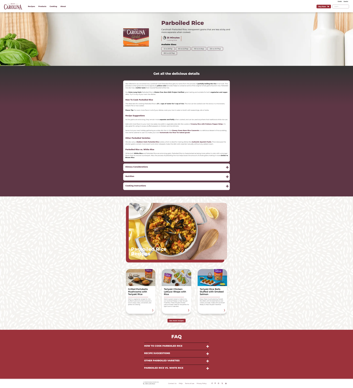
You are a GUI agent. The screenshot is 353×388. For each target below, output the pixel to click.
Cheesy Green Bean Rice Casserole (185, 130)
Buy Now (322, 6)
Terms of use (189, 383)
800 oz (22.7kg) (169, 53)
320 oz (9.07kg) (215, 49)
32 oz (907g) (168, 49)
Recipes (31, 6)
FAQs (181, 383)
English (340, 1)
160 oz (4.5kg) (199, 49)
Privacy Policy (202, 383)
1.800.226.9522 (150, 384)
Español (346, 1)
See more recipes (176, 320)
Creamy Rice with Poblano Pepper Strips (207, 124)
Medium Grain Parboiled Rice (148, 142)
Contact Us (172, 383)
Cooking (53, 6)
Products (42, 6)
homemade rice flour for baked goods (175, 132)
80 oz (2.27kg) (183, 49)
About (63, 6)
